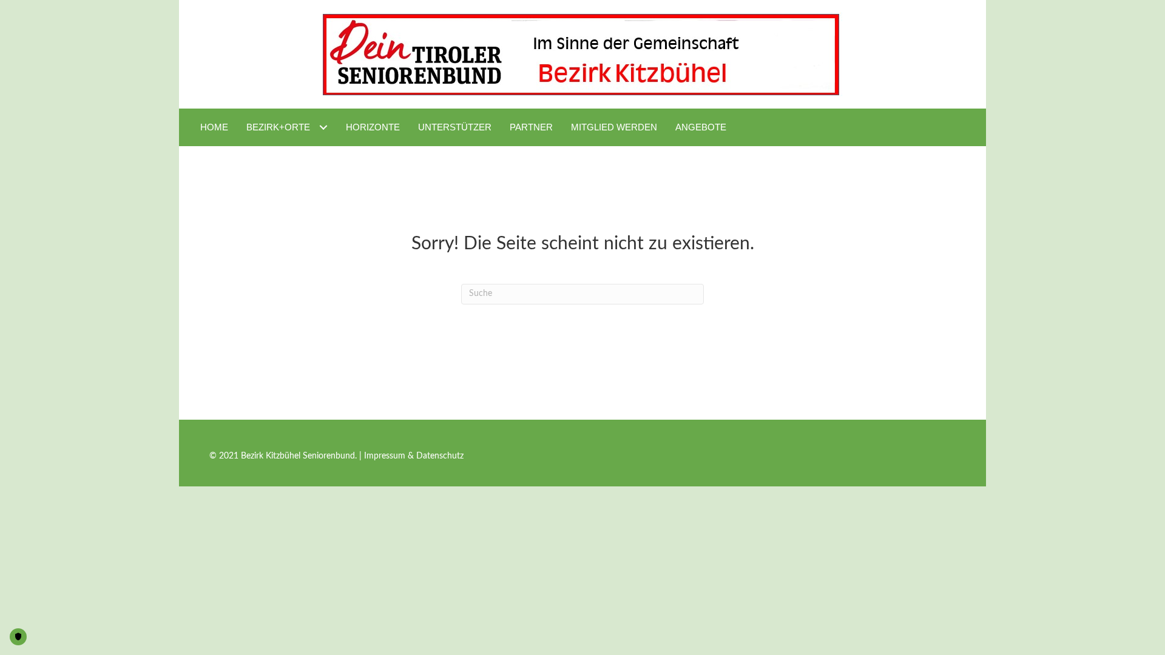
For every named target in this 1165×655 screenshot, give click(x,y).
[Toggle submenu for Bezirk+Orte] (323, 127)
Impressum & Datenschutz (414, 456)
